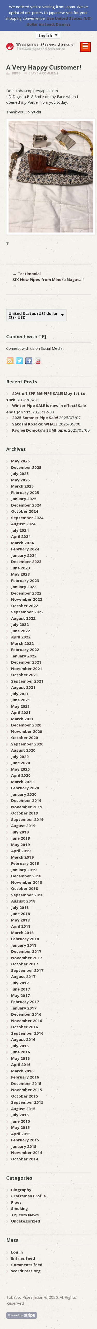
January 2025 (23, 498)
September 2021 (27, 681)
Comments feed (26, 1264)
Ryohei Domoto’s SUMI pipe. (39, 430)
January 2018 (23, 945)
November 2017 (26, 957)
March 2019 (22, 857)
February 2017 (25, 1001)
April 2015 (21, 1133)
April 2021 (21, 712)
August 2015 (23, 1108)
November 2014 (26, 1152)
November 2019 (26, 806)
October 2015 (24, 1096)
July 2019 (20, 832)
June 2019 (20, 838)
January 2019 (23, 869)
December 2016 (26, 1014)
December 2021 (26, 662)
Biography (21, 1189)
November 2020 (26, 731)
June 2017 (20, 989)
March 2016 (22, 1070)
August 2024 (23, 523)
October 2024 (24, 511)
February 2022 (25, 649)
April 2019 (21, 850)
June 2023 (20, 567)
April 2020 (21, 775)
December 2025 (26, 467)
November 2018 (26, 882)
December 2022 (26, 593)
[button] (48, 35)
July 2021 (20, 693)
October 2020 (24, 737)
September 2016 (27, 1033)
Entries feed (23, 1258)
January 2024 (23, 555)
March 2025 (22, 486)
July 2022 (20, 624)
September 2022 (27, 611)
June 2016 (20, 1051)
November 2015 (26, 1089)
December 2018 (26, 875)
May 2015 (20, 1127)
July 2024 (20, 530)
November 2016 (26, 1020)
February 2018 (25, 938)
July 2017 (20, 982)
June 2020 (20, 762)
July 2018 (20, 907)
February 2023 (25, 580)
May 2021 (20, 706)
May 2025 (20, 479)
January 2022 (23, 655)
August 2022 (23, 618)
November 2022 (26, 599)
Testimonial (27, 273)
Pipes (16, 73)
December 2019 (26, 800)
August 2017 (23, 976)
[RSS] (10, 361)
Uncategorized (25, 1221)
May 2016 (20, 1058)
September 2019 (27, 819)
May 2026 (20, 460)
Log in (17, 1252)
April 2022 (21, 636)
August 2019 (23, 825)
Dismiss (63, 24)
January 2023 (23, 586)
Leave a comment (43, 73)
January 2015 (23, 1146)
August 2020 (23, 750)
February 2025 (25, 492)
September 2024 (27, 517)
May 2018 (20, 920)
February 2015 (25, 1139)
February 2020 (25, 787)
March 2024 (22, 542)
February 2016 (25, 1077)
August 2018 (23, 901)
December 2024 (26, 505)
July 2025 (20, 473)
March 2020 (22, 781)
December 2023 (26, 561)
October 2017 (24, 963)
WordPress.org (26, 1270)
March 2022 (22, 643)
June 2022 (20, 630)
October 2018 (24, 888)
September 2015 (27, 1102)
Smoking (19, 1208)
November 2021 (26, 668)
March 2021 (22, 718)
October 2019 (24, 813)
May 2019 (20, 844)
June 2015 (20, 1121)
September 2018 (27, 894)
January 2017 (23, 1008)
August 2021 (23, 687)
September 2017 (27, 970)
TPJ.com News (25, 1214)
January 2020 (23, 794)
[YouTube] (38, 361)
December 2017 (26, 951)
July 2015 (20, 1114)
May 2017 (20, 995)
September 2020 (27, 743)
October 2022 (24, 605)
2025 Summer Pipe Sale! (35, 417)
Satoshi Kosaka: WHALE (35, 423)
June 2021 (20, 699)
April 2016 (21, 1064)
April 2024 (21, 536)
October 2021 (24, 674)
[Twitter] (20, 361)
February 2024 (25, 548)
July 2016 (20, 1045)
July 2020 (20, 756)
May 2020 (20, 769)
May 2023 (20, 574)
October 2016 (24, 1026)
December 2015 (26, 1083)
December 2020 (26, 724)
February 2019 (25, 863)
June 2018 (20, 913)
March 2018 (22, 932)
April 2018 (21, 926)
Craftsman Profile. (29, 1195)
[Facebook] (29, 361)
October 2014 (24, 1158)
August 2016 (23, 1039)
